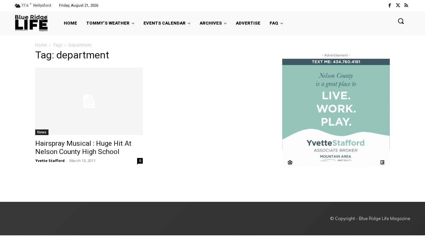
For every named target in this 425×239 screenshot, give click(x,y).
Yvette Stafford (50, 160)
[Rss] (406, 5)
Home (41, 45)
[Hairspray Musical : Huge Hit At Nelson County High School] (89, 101)
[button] (400, 21)
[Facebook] (389, 5)
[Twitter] (398, 5)
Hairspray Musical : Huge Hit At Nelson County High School (83, 147)
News (41, 132)
